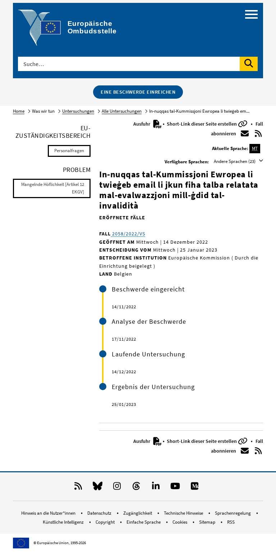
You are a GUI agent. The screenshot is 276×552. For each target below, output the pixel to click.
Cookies (180, 522)
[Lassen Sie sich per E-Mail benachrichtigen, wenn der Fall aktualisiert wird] (245, 133)
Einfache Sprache (144, 522)
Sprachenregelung (233, 513)
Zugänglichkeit (138, 513)
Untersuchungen (78, 111)
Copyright (106, 522)
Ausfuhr (142, 124)
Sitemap (207, 522)
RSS (231, 522)
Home (18, 111)
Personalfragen (69, 151)
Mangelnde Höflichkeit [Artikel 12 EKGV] (52, 188)
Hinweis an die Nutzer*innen (49, 513)
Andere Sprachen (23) (235, 161)
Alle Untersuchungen (122, 111)
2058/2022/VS (128, 233)
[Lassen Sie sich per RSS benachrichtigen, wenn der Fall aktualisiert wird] (258, 133)
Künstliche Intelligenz (64, 522)
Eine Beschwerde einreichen (138, 92)
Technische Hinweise (184, 513)
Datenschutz (99, 513)
